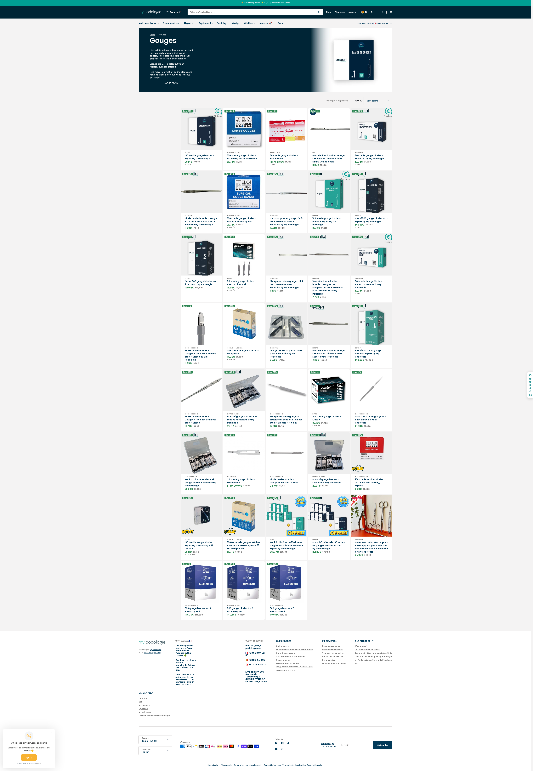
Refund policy (213, 765)
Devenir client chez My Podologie (154, 715)
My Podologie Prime (285, 670)
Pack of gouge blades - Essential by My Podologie (326, 481)
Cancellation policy (315, 765)
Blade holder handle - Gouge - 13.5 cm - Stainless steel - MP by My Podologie (328, 158)
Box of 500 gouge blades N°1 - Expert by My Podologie (371, 220)
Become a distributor (332, 649)
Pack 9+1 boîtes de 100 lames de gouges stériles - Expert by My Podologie (328, 545)
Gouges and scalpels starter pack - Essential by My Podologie (286, 353)
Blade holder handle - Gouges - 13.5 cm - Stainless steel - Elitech (200, 419)
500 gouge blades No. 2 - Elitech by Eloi (241, 610)
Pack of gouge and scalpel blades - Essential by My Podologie (242, 419)
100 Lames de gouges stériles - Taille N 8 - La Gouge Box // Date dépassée (243, 545)
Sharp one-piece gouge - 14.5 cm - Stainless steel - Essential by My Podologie (286, 284)
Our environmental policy (367, 649)
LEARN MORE (171, 82)
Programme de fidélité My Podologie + (294, 666)
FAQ (357, 663)
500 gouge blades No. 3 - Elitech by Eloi (199, 610)
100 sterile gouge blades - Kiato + (326, 418)
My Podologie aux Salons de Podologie (373, 660)
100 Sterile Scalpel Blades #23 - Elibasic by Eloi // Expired (369, 482)
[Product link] (201, 139)
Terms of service (241, 765)
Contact (143, 698)
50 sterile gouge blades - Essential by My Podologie (369, 157)
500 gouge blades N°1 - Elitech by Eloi (283, 610)
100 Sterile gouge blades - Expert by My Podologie (199, 157)
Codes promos (283, 660)
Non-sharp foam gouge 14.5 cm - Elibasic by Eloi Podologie (370, 419)
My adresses (145, 712)
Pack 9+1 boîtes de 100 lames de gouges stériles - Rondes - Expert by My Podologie (286, 545)
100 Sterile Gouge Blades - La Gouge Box (243, 352)
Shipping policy (256, 765)
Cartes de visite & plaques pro (290, 656)
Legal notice (300, 765)
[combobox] (255, 12)
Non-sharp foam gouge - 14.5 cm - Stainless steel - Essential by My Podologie (286, 221)
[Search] (319, 12)
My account (144, 705)
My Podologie (155, 649)
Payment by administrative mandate (294, 649)
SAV (140, 701)
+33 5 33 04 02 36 (255, 654)
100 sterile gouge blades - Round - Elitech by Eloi (241, 220)
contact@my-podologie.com (253, 647)
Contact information (272, 765)
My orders (143, 708)
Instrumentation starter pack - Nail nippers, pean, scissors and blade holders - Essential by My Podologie (371, 547)
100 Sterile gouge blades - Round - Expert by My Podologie (326, 221)
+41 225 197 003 (257, 664)
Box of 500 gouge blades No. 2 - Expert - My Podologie (200, 283)
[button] (390, 12)
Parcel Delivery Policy (332, 656)
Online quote (282, 646)
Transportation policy (333, 653)
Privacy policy (227, 765)
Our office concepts (285, 653)
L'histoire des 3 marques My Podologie (373, 656)
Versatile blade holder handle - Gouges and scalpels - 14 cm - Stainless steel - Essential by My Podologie (327, 287)
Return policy (328, 660)
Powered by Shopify (152, 652)
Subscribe (382, 745)
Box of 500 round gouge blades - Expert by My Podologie (368, 353)
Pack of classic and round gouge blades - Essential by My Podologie (200, 482)
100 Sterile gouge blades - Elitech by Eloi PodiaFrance (242, 157)
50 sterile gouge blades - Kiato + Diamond (241, 283)
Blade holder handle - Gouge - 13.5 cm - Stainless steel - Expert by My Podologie (328, 353)
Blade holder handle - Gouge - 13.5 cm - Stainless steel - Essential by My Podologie (201, 221)
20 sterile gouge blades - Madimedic (241, 481)
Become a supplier (331, 646)
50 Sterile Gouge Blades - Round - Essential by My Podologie (369, 284)
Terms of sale (288, 765)
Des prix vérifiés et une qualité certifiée (373, 653)
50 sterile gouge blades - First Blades (284, 157)
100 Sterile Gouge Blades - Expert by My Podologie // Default (199, 545)
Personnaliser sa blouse (287, 663)
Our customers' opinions (334, 663)
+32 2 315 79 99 (257, 660)
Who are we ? (361, 646)
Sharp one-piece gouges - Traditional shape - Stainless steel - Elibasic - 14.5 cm (286, 419)
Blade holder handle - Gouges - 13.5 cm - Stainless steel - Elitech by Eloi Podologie (200, 355)
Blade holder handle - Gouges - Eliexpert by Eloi (284, 481)
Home (152, 35)
